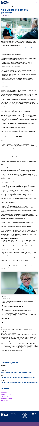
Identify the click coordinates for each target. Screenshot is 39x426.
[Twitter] (3, 15)
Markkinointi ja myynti (7, 398)
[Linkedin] (8, 15)
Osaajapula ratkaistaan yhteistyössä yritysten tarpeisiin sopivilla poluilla (18, 377)
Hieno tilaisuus (24, 417)
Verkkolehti (4, 405)
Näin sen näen (4, 400)
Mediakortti (24, 416)
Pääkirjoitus (4, 402)
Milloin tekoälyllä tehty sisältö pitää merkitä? (12, 367)
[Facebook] (1, 15)
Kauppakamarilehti (6, 6)
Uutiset (3, 404)
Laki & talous (4, 396)
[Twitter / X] (35, 414)
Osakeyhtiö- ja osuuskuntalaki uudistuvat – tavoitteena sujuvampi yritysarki (19, 382)
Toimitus (24, 415)
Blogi (2, 390)
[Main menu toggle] (37, 2)
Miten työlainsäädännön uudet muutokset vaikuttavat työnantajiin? (17, 372)
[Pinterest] (5, 15)
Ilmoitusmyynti (24, 414)
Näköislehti (24, 413)
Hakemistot (4, 392)
